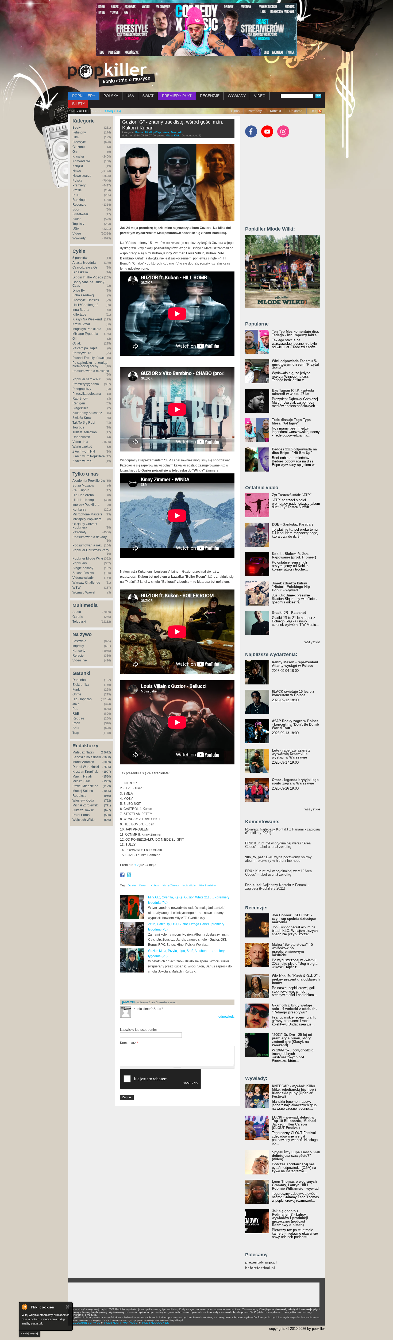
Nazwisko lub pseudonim (138, 1030)
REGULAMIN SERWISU (85, 1322)
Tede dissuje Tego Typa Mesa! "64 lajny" (291, 421)
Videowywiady (83, 578)
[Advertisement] (182, 986)
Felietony (79, 132)
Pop (75, 709)
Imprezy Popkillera (85, 505)
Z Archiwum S (82, 461)
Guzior (132, 885)
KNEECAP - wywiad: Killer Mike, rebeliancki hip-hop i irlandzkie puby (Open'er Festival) (294, 1091)
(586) (107, 819)
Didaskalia (80, 272)
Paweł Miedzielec (85, 786)
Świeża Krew (81, 418)
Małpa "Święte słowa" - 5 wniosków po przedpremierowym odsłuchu (292, 950)
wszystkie (312, 642)
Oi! (74, 338)
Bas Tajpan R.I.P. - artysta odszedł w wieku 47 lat (293, 392)
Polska (77, 180)
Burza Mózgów (83, 485)
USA (130, 96)
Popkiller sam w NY (86, 379)
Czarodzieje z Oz (84, 267)
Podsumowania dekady (89, 537)
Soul (75, 728)
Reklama (295, 111)
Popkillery (79, 563)
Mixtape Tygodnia (85, 334)
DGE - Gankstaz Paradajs (292, 524)
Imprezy (78, 646)
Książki (77, 166)
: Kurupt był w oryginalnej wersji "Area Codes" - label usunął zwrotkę (278, 845)
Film (75, 137)
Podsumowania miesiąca (90, 371)
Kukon (143, 885)
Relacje (78, 655)
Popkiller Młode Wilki (87, 558)
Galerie (77, 617)
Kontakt (275, 111)
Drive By (78, 290)
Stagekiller (80, 408)
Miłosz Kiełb (81, 781)
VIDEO (259, 96)
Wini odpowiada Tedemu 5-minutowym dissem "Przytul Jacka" (295, 364)
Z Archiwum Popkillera (88, 456)
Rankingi (79, 200)
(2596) (106, 766)
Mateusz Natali (83, 752)
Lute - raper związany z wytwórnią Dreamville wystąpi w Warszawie (291, 753)
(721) (107, 805)
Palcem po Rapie (85, 348)
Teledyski (79, 621)
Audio (76, 612)
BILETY (78, 104)
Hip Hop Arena (83, 495)
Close (68, 1307)
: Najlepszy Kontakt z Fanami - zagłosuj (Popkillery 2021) (282, 831)
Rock (76, 723)
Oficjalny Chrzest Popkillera (84, 525)
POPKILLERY (83, 96)
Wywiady (79, 238)
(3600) (106, 757)
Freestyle (79, 142)
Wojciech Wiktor (84, 820)
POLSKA (110, 96)
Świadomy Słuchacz (87, 413)
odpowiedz (226, 1017)
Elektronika (80, 685)
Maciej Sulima (82, 791)
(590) (107, 815)
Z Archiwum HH (83, 451)
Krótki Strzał (81, 324)
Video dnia (80, 442)
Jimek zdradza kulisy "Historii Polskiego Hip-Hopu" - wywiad (291, 586)
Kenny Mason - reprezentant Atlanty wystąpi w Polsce (295, 664)
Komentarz (129, 1043)
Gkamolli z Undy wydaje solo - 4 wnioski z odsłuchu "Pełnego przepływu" (295, 1008)
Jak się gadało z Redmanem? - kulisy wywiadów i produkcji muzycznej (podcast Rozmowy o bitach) (290, 1218)
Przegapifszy (81, 389)
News (76, 171)
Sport (76, 209)
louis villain (189, 885)
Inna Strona (80, 310)
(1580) (106, 776)
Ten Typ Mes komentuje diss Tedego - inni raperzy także (295, 333)
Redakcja (79, 796)
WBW (76, 587)
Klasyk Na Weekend (87, 319)
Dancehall (79, 680)
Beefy (76, 127)
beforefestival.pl (260, 1268)
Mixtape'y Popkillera (87, 519)
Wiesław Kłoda (83, 800)
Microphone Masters (87, 514)
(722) (107, 800)
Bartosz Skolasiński (86, 757)
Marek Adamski (83, 762)
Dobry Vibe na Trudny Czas (88, 284)
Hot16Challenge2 (85, 305)
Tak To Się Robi (83, 422)
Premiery (79, 185)
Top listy (78, 224)
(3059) (106, 762)
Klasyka (78, 156)
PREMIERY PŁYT (177, 96)
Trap (75, 733)
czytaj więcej (29, 1333)
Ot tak (76, 343)
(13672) (106, 752)
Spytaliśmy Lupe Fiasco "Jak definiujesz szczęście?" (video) (296, 1155)
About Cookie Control (24, 1306)
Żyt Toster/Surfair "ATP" (291, 495)
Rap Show (80, 398)
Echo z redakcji (83, 295)
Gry (75, 152)
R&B (75, 713)
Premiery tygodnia (85, 384)
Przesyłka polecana (86, 394)
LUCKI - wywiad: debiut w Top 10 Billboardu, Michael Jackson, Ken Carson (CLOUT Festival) (294, 1122)
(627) (107, 810)
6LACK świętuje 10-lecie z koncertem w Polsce (293, 693)
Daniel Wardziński (85, 767)
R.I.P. (76, 195)
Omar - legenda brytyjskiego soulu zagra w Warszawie (295, 781)
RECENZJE (209, 96)
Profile (77, 190)
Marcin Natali (82, 776)
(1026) (106, 790)
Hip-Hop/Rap (82, 699)
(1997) (106, 771)
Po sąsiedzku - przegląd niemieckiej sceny (89, 364)
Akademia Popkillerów (88, 481)
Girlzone (78, 147)
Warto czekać (82, 447)
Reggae (78, 718)
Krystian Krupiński (85, 772)
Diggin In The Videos (87, 277)
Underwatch (81, 437)
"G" (136, 865)
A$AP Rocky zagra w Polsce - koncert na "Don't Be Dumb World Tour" (295, 724)
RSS (314, 111)
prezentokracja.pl (261, 1262)
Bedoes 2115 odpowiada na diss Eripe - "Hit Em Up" (294, 451)
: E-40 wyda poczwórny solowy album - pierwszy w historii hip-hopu (278, 859)
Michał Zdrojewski (85, 805)
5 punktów (79, 258)
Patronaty (255, 111)
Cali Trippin (80, 490)
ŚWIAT (148, 96)
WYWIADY (237, 96)
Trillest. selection (84, 432)
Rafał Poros (81, 815)
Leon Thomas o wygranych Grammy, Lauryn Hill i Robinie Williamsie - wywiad (295, 1185)
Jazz (75, 704)
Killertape (79, 314)
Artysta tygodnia (84, 263)
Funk (76, 689)
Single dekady (82, 568)
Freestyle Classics (85, 300)
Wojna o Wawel (83, 592)
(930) (107, 795)
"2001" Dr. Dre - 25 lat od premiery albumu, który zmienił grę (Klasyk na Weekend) (292, 1040)
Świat (76, 219)
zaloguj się (113, 111)
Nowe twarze (81, 176)
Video (76, 233)
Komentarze (81, 161)
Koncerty (78, 651)
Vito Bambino (207, 885)
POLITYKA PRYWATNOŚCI (121, 1322)
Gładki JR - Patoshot (289, 613)
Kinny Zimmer (171, 885)
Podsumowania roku (87, 545)
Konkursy (79, 509)
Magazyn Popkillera (86, 329)
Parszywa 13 (81, 353)
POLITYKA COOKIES (155, 1322)
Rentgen (78, 403)
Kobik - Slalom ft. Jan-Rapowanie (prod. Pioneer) (294, 555)
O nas (235, 111)
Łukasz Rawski (83, 810)
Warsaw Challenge (86, 582)
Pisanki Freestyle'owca (89, 358)
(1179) (107, 786)
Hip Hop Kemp (83, 500)
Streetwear (80, 214)
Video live (79, 660)
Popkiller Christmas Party (90, 550)
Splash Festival (83, 573)
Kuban (155, 885)
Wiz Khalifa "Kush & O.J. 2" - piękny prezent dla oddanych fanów (296, 979)
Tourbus (78, 427)
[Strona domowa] (111, 75)
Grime (76, 694)
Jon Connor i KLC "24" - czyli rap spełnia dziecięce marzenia (294, 918)
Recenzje (79, 204)
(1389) (106, 781)
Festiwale (79, 641)
